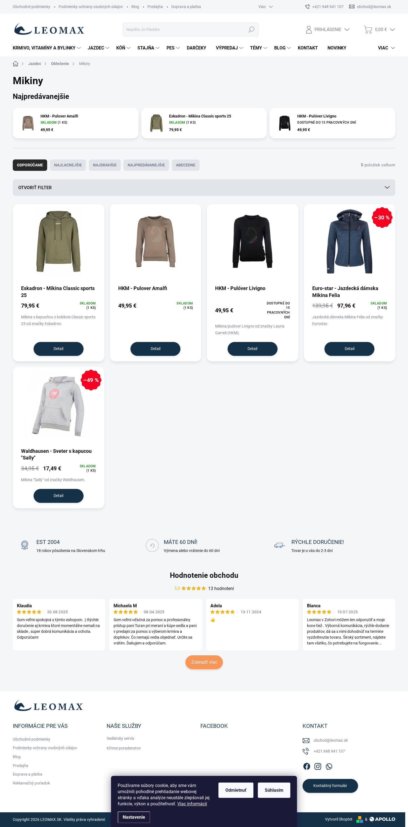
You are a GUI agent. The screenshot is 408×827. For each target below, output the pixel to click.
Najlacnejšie (68, 165)
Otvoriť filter (35, 187)
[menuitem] (47, 48)
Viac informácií (192, 803)
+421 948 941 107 (329, 751)
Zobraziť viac (204, 662)
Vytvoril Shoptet (338, 819)
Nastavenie (134, 817)
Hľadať (251, 29)
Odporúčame (30, 165)
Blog (135, 6)
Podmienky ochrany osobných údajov (91, 6)
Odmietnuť (235, 790)
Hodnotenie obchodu (204, 575)
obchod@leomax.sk (331, 740)
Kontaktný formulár (330, 785)
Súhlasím (274, 790)
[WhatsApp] (329, 765)
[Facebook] (307, 765)
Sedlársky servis (120, 738)
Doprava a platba (186, 6)
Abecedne (185, 165)
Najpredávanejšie (146, 165)
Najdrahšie (105, 165)
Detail (58, 348)
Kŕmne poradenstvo (124, 748)
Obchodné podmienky (31, 6)
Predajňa (155, 6)
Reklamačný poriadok (31, 783)
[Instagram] (318, 765)
